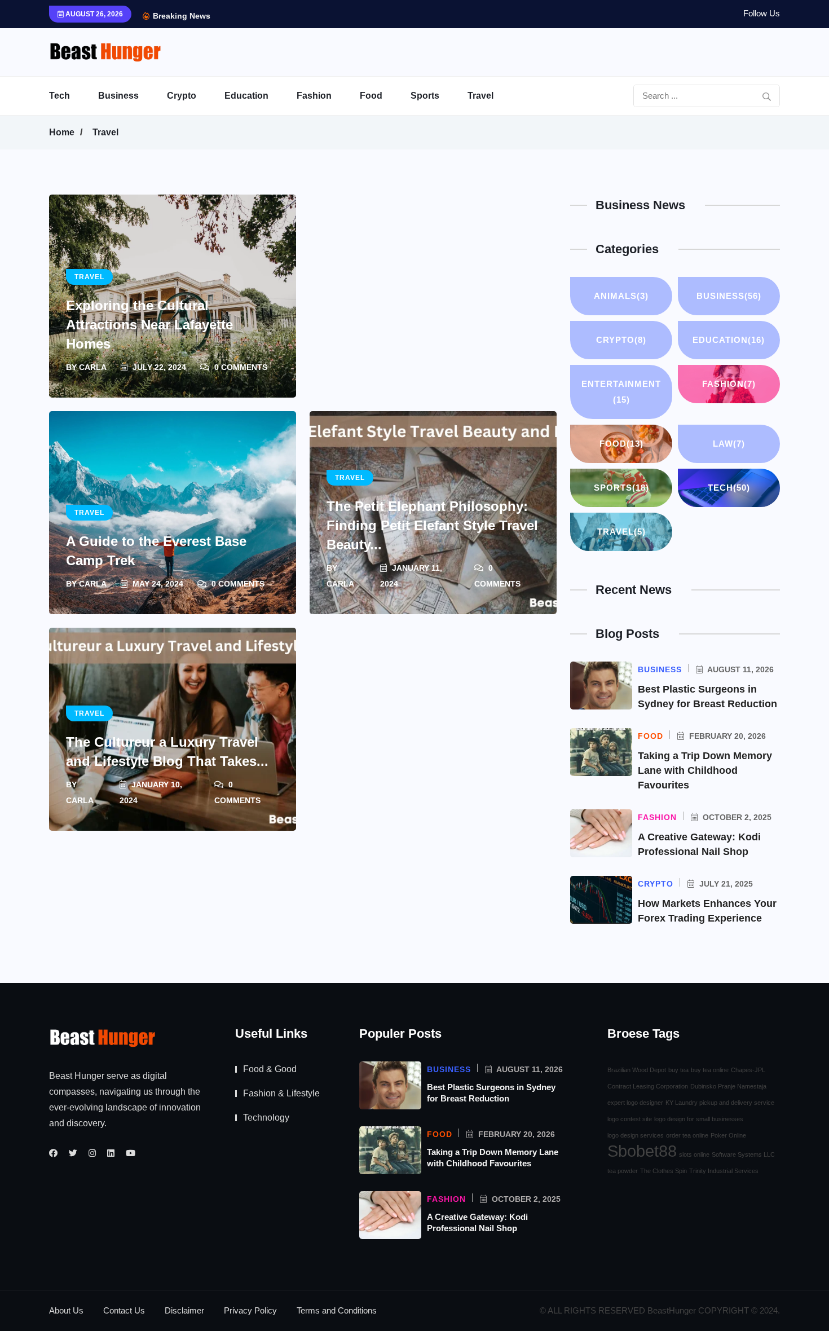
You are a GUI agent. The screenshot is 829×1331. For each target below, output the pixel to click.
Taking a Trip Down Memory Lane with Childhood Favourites (705, 770)
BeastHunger (671, 1310)
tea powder (622, 1170)
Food (371, 95)
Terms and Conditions (337, 1310)
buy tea (678, 1069)
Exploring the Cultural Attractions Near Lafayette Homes (149, 324)
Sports (425, 95)
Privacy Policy (250, 1310)
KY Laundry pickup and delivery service (719, 1102)
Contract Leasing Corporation (647, 1086)
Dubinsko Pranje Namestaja (728, 1086)
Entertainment (621, 391)
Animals (621, 296)
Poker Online (728, 1135)
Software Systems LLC (743, 1154)
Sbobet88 (642, 1151)
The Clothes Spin (663, 1170)
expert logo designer (635, 1102)
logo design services (635, 1135)
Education (246, 95)
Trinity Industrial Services (724, 1170)
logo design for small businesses (698, 1119)
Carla (93, 367)
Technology (266, 1117)
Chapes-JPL (748, 1069)
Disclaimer (184, 1310)
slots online (694, 1154)
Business (118, 95)
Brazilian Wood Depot (636, 1069)
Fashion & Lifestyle (281, 1093)
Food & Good (270, 1069)
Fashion (314, 95)
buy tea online (710, 1069)
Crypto (181, 95)
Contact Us (124, 1310)
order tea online (687, 1135)
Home (61, 132)
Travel (480, 95)
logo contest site (629, 1119)
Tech (59, 95)
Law (729, 443)
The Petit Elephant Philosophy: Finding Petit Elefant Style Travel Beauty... (432, 525)
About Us (66, 1310)
